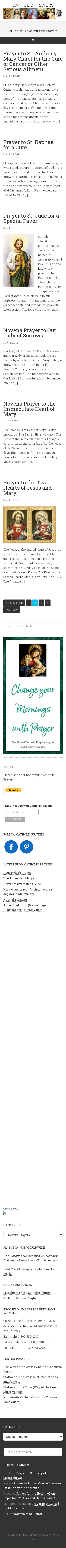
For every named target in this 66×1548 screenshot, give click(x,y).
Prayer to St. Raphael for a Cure (29, 145)
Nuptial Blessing (15, 899)
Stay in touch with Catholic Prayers (28, 805)
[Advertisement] (33, 1059)
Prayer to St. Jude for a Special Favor (31, 218)
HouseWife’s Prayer (17, 872)
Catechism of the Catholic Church (27, 1292)
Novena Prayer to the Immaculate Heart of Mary (29, 408)
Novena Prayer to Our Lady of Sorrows (29, 333)
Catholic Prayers (33, 5)
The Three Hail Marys (18, 878)
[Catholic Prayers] (4, 1213)
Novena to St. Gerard (28, 1514)
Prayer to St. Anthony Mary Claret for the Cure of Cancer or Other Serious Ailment (33, 61)
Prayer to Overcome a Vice (22, 884)
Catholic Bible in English (20, 1298)
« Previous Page (14, 602)
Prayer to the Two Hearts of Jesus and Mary (27, 487)
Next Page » (11, 609)
